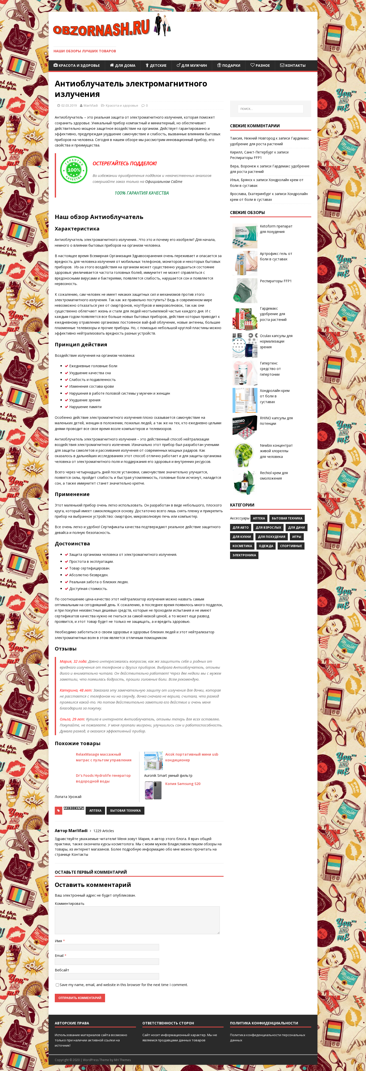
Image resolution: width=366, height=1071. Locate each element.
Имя (59, 940)
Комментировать (69, 903)
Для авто (241, 527)
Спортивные (291, 546)
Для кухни (242, 537)
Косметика (242, 546)
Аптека (95, 810)
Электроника (244, 555)
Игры (296, 537)
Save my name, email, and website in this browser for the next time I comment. (124, 984)
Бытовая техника (125, 810)
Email (59, 955)
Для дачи (296, 527)
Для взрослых (268, 527)
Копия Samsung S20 (182, 783)
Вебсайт (62, 970)
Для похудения (271, 537)
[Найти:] (270, 109)
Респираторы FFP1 (246, 157)
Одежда (266, 546)
